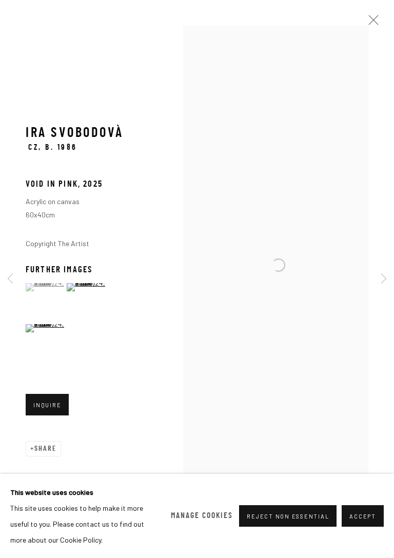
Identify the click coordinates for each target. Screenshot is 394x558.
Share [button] (45, 449)
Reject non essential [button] (288, 516)
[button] (45, 287)
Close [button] (371, 23)
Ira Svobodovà (75, 133)
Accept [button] (362, 516)
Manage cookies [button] (202, 516)
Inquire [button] (47, 405)
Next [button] (383, 279)
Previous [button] (10, 279)
